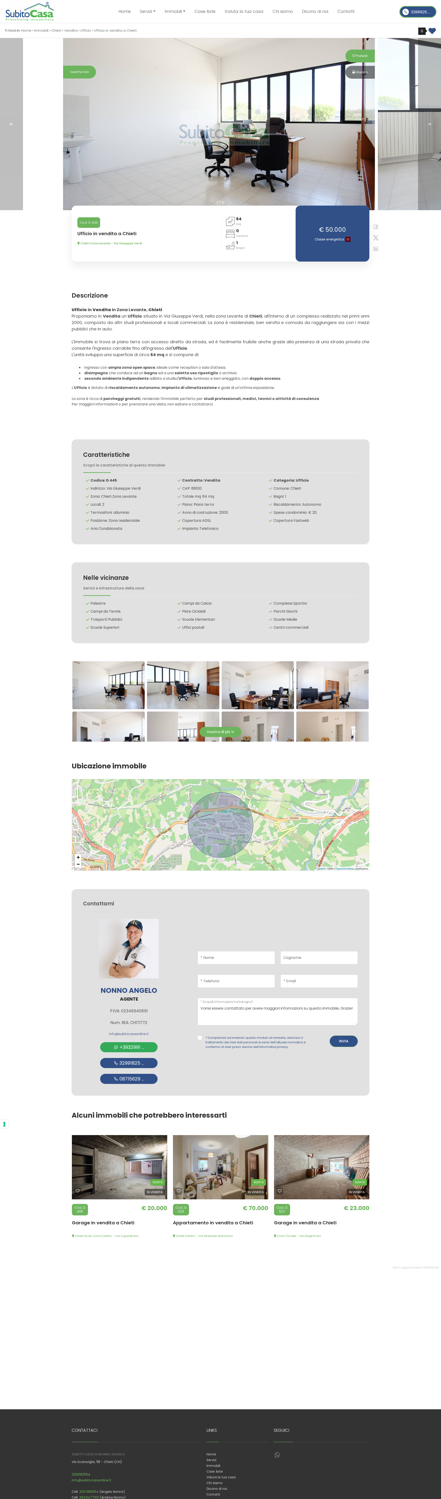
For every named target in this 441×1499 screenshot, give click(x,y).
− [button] (78, 864)
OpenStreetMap (345, 868)
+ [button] (78, 857)
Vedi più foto (79, 72)
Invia (343, 1041)
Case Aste (205, 11)
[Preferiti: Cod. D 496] (77, 1191)
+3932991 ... (131, 1047)
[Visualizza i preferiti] (432, 32)
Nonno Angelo (129, 990)
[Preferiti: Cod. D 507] (279, 1191)
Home (125, 11)
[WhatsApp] (277, 1455)
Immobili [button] (173, 11)
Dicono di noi (315, 11)
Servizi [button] (146, 11)
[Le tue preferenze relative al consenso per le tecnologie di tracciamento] (4, 1124)
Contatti (345, 11)
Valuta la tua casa (244, 11)
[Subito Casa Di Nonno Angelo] (30, 11)
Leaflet (321, 868)
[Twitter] (374, 238)
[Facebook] (374, 227)
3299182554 (81, 1474)
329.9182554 (89, 1491)
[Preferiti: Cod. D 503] (178, 1191)
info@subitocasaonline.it (129, 1034)
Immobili (213, 1465)
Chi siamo (283, 11)
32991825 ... (420, 12)
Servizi (211, 1460)
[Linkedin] (374, 249)
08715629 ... (131, 1079)
